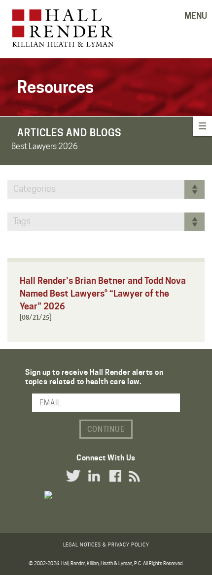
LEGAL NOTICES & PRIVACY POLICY (106, 544)
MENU (195, 16)
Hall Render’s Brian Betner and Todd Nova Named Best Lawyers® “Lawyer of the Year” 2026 (103, 293)
